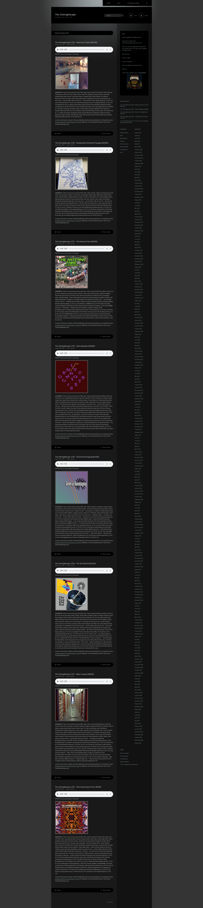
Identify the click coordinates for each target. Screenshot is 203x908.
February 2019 (138, 384)
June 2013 (137, 575)
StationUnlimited (124, 146)
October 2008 (138, 670)
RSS (135, 15)
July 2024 (137, 202)
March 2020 (138, 348)
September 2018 (139, 398)
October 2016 (138, 463)
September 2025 (139, 163)
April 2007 (137, 720)
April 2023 (137, 244)
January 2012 (138, 622)
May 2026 (137, 141)
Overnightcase (124, 758)
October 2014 (138, 530)
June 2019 (137, 373)
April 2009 (137, 653)
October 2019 (138, 362)
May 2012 (137, 611)
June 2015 (137, 508)
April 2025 (137, 177)
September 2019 (139, 365)
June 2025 (137, 172)
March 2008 (138, 689)
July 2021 (137, 303)
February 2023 (138, 250)
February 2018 (138, 418)
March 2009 (138, 656)
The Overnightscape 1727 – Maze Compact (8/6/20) (74, 674)
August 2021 (138, 300)
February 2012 (138, 619)
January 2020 (138, 354)
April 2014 (137, 547)
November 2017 (139, 426)
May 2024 (137, 208)
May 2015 (137, 510)
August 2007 (138, 709)
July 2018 (137, 404)
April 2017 (137, 446)
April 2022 (137, 278)
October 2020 (138, 328)
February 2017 (138, 452)
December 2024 (139, 188)
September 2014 (139, 533)
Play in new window (66, 54)
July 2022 (137, 270)
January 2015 (138, 522)
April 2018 (137, 412)
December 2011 (139, 625)
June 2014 (137, 541)
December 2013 (139, 558)
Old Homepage (124, 756)
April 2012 (137, 614)
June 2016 (137, 474)
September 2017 (139, 432)
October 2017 (138, 429)
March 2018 (138, 415)
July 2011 (137, 639)
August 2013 (138, 569)
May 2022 (137, 275)
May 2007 (137, 717)
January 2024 (138, 219)
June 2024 (137, 205)
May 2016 (137, 477)
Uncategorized (124, 149)
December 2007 (139, 698)
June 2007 (137, 715)
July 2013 (137, 572)
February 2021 (138, 317)
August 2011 (138, 636)
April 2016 (137, 480)
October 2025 (138, 160)
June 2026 (137, 138)
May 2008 (137, 684)
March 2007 (138, 723)
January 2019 (138, 387)
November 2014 (139, 527)
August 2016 (138, 468)
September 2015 (139, 499)
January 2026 (138, 152)
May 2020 (137, 342)
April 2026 (137, 144)
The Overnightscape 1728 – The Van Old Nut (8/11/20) (75, 563)
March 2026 (138, 146)
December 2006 (139, 731)
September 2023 (139, 230)
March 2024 (138, 214)
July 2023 (137, 236)
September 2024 (139, 197)
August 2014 (138, 536)
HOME (108, 3)
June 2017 (137, 440)
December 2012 (139, 592)
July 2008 (137, 678)
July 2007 (137, 712)
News (121, 135)
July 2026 (137, 135)
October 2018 (138, 396)
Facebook (129, 61)
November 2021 (139, 292)
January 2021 (138, 320)
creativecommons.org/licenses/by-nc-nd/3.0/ (68, 122)
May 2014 (137, 544)
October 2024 (138, 194)
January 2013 (138, 589)
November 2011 (139, 628)
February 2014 (138, 552)
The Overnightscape (65, 14)
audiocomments (124, 132)
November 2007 (139, 701)
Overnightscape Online (133, 3)
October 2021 (138, 295)
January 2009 (138, 661)
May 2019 (137, 376)
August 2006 (138, 743)
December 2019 (139, 356)
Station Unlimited (124, 761)
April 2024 (137, 211)
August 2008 (138, 675)
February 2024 (138, 216)
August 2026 (138, 132)
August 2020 (138, 334)
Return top (110, 902)
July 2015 (137, 505)
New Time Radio (124, 753)
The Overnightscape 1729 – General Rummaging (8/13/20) (77, 457)
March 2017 (138, 449)
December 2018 (139, 390)
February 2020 (138, 351)
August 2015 (138, 502)
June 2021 (137, 306)
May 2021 (137, 309)
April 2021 (137, 312)
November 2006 (139, 734)
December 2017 (139, 424)
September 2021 (139, 298)
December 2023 (139, 222)
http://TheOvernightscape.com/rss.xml (132, 43)
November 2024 (139, 191)
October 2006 (138, 737)
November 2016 (139, 460)
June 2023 (137, 239)
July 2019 (137, 370)
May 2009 (137, 650)
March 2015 (138, 516)
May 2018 (137, 410)
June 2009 (137, 647)
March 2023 (138, 247)
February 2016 (138, 485)
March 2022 (138, 281)
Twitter (146, 15)
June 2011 (137, 642)
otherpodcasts (123, 138)
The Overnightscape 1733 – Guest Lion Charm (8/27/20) (76, 42)
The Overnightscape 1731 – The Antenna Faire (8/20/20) (76, 241)
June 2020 (137, 340)
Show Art (124, 69)
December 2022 (139, 256)
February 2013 (138, 586)
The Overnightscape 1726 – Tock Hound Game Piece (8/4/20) (78, 787)
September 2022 (139, 264)
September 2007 (139, 706)
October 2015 (138, 496)
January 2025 (138, 186)
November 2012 (139, 594)
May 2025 (137, 174)
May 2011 (137, 645)
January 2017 (138, 454)
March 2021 (138, 314)
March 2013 (138, 583)
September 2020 (139, 331)
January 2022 (138, 286)
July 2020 (137, 337)
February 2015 (138, 519)
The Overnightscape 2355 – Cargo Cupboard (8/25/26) (134, 109)
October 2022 (138, 261)
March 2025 (138, 180)
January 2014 (138, 555)
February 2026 (138, 149)
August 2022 (138, 267)
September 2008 (139, 673)
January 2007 (138, 729)
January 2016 (138, 488)
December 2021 (139, 289)
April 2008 (137, 687)
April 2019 (137, 379)
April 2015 (137, 513)
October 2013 (138, 564)
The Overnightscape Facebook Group (132, 65)
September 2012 (139, 600)
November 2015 (139, 494)
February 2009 (138, 659)
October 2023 (138, 228)
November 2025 (139, 158)
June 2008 (137, 681)
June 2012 (137, 608)
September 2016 (139, 466)
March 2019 (138, 381)
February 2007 (138, 726)
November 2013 (139, 561)
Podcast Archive (124, 144)
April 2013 (137, 580)
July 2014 (137, 538)
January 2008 (138, 695)
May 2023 (137, 242)
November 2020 (139, 326)
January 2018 (138, 421)
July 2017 (137, 438)
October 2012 (138, 597)
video (121, 152)
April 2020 (137, 345)
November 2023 (139, 225)
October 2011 (138, 631)
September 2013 (139, 566)
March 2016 (138, 482)
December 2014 (139, 524)
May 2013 (137, 578)
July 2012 (137, 605)
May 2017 (137, 443)
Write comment (71, 44)
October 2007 (138, 703)
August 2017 (138, 435)
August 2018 (138, 401)
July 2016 (137, 471)
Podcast (59, 133)
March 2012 (138, 617)
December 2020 (139, 323)
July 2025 (137, 169)
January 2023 (138, 253)
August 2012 (138, 603)
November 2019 (139, 359)
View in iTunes (126, 54)
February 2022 (138, 284)
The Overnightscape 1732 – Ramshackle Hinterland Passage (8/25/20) (81, 143)
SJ (147, 3)
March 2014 (138, 550)
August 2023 (138, 233)
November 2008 (139, 667)
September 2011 (139, 633)
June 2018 (137, 407)
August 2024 (138, 200)
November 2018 (139, 393)
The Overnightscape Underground (136, 46)
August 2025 (138, 166)
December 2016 (139, 457)
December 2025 (139, 155)
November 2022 (139, 258)
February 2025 (138, 183)
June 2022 (137, 272)
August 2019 (138, 368)
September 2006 (139, 740)
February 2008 (138, 692)
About (118, 3)
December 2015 (139, 491)
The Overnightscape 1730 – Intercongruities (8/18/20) (75, 346)
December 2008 (139, 664)
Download (76, 54)
